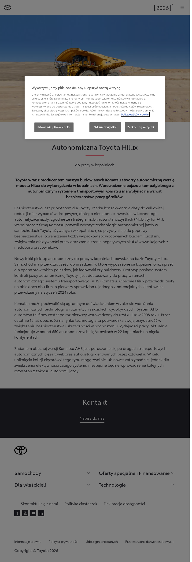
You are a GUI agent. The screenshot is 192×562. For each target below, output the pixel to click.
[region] (95, 107)
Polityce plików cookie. (135, 114)
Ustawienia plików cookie (54, 127)
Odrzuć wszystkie (105, 127)
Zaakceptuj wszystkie (141, 127)
